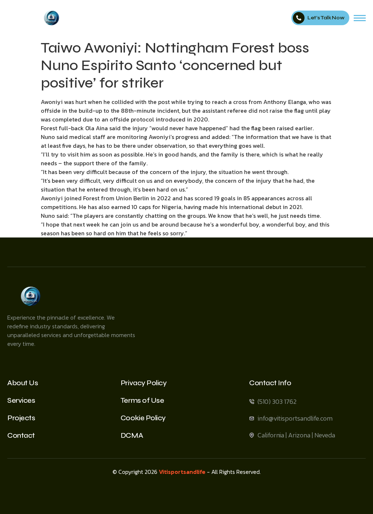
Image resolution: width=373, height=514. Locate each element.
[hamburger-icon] (360, 18)
